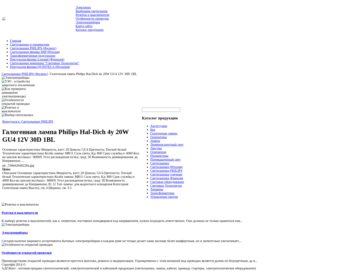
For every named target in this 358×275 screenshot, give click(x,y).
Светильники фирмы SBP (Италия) (35, 52)
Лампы (155, 141)
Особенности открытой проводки (27, 252)
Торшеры (156, 189)
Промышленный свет (165, 159)
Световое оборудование (167, 182)
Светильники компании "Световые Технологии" (44, 63)
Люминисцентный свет (167, 144)
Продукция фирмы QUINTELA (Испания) (40, 67)
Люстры (156, 148)
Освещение (158, 152)
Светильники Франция (166, 178)
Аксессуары (158, 126)
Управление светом (164, 197)
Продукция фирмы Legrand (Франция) (37, 59)
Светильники (159, 163)
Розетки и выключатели (20, 212)
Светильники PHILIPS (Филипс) (33, 48)
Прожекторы (159, 155)
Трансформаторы (162, 193)
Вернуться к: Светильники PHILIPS (27, 121)
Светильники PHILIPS (166, 170)
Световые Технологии (166, 185)
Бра (152, 129)
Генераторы (158, 137)
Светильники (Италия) (166, 167)
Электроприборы (15, 232)
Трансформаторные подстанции (32, 55)
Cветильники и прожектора (29, 44)
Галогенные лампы (163, 133)
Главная (15, 40)
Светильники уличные (166, 174)
